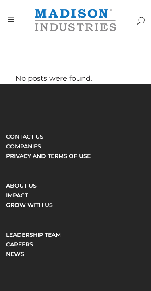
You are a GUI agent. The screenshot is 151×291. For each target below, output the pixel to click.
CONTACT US (24, 136)
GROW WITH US (29, 205)
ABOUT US (21, 185)
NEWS (15, 254)
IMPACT (17, 195)
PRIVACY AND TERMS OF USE (48, 156)
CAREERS (19, 244)
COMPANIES (23, 146)
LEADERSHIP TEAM (33, 234)
